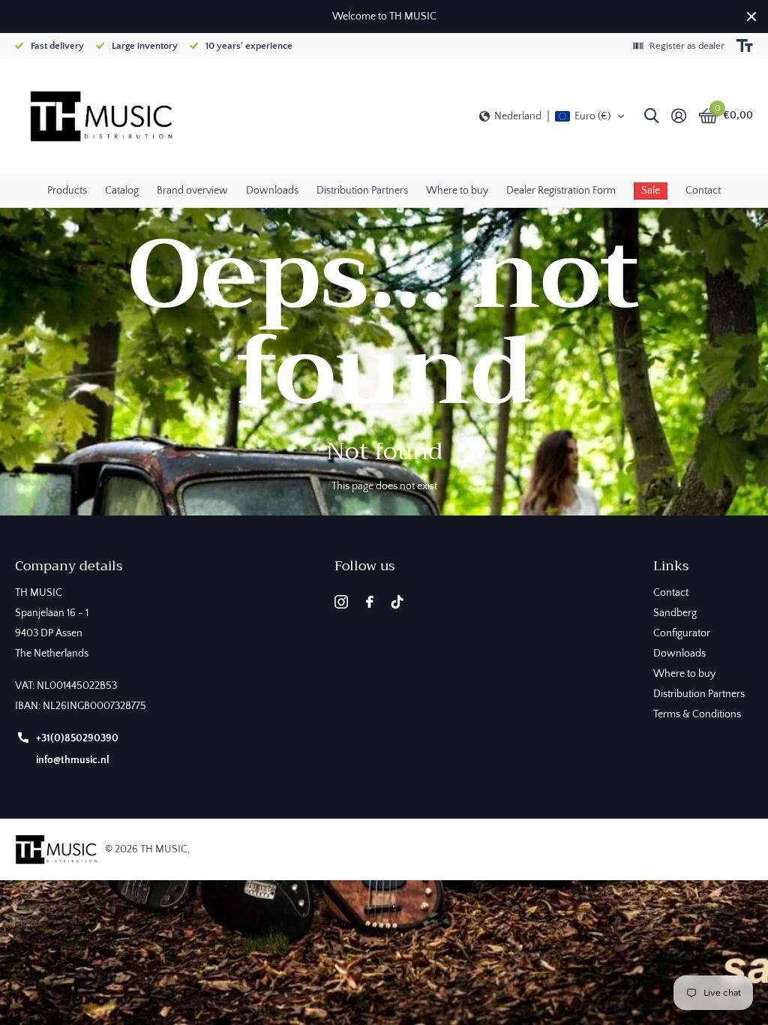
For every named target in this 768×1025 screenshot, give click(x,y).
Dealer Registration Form (561, 191)
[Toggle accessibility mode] (744, 46)
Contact (703, 191)
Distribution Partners (362, 191)
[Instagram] (341, 602)
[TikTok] (398, 602)
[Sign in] (678, 116)
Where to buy (457, 191)
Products (67, 191)
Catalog (122, 191)
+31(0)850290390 (77, 738)
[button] (552, 116)
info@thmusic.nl (73, 760)
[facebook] (370, 602)
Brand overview (192, 191)
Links (670, 566)
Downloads (272, 191)
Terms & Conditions (697, 714)
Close (751, 16)
